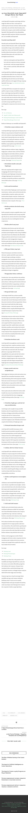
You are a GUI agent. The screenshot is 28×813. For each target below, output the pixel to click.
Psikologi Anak (16, 7)
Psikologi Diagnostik (16, 160)
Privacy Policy (18, 803)
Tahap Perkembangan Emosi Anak (12, 120)
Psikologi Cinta (14, 500)
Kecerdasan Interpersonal (17, 245)
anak (4, 712)
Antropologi (16, 288)
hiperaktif (5, 715)
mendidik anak (13, 715)
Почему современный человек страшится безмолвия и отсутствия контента (14, 779)
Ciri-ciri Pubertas (8, 113)
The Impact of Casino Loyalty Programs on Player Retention (13, 772)
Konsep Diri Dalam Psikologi (11, 313)
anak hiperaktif (11, 712)
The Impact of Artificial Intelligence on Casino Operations (12, 765)
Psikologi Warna (7, 556)
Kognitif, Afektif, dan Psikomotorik (12, 115)
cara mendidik (21, 712)
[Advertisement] (14, 649)
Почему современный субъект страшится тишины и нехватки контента (13, 785)
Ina (16, 17)
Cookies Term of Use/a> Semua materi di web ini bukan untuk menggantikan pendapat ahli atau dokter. (14, 806)
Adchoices (4, 803)
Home (3, 7)
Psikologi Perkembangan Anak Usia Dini (13, 117)
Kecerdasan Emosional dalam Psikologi (13, 365)
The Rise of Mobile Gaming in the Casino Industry (13, 758)
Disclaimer (8, 803)
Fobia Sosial (18, 146)
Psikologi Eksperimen (19, 518)
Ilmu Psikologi (9, 7)
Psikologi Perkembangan (9, 553)
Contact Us (13, 803)
